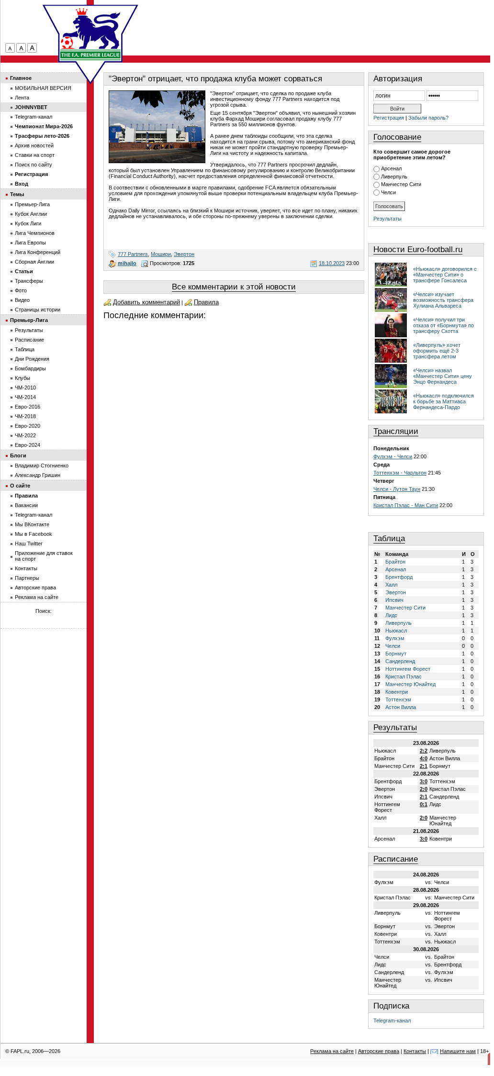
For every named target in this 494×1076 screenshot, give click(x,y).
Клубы (22, 378)
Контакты (26, 568)
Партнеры (27, 578)
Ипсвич (394, 600)
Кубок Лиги (28, 223)
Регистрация (388, 118)
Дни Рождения (32, 359)
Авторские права (35, 587)
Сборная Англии (34, 262)
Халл (391, 585)
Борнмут (395, 653)
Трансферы (29, 281)
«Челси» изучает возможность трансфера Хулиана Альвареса (443, 300)
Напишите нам (458, 1051)
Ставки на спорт (35, 155)
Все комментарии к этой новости (234, 286)
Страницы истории (37, 309)
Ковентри (396, 692)
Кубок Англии (31, 214)
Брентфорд (399, 577)
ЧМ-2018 (25, 416)
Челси (388, 192)
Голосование (397, 137)
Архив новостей (34, 145)
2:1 (423, 766)
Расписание (395, 859)
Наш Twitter (29, 543)
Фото (21, 290)
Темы (17, 194)
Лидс (391, 615)
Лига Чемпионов (35, 233)
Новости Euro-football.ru (417, 249)
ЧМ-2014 (25, 397)
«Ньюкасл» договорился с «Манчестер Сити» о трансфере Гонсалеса (445, 274)
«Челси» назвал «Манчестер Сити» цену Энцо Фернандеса (442, 376)
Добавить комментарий (146, 302)
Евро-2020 (27, 426)
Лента (22, 97)
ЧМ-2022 (25, 435)
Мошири (161, 254)
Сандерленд (400, 661)
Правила (206, 302)
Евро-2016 (27, 407)
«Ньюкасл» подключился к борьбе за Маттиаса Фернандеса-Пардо (443, 401)
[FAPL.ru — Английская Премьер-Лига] (90, 33)
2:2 (423, 751)
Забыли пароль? (428, 118)
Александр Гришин (37, 475)
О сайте (20, 485)
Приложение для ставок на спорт (44, 556)
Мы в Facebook (33, 534)
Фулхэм (394, 638)
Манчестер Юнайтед (410, 684)
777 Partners (133, 254)
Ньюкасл (396, 630)
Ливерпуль (394, 176)
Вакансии (26, 505)
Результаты (387, 219)
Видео (22, 300)
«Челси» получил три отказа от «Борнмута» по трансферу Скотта (443, 325)
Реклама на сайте (36, 597)
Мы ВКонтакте (32, 524)
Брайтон (395, 562)
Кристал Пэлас (403, 676)
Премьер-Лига (32, 204)
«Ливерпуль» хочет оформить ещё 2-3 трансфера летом (436, 350)
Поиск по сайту (33, 164)
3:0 (423, 781)
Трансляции (395, 431)
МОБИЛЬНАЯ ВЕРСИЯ (43, 88)
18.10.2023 (332, 263)
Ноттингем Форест (407, 669)
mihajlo (127, 263)
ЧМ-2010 (25, 387)
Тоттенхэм (398, 699)
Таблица (389, 538)
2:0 (423, 789)
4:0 (423, 758)
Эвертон (184, 254)
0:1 (423, 804)
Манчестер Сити (401, 184)
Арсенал (391, 168)
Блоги (18, 455)
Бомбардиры (30, 368)
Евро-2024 (27, 445)
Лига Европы (30, 242)
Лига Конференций (37, 252)
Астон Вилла (400, 707)
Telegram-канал (392, 1020)
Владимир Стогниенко (41, 465)
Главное (21, 78)
